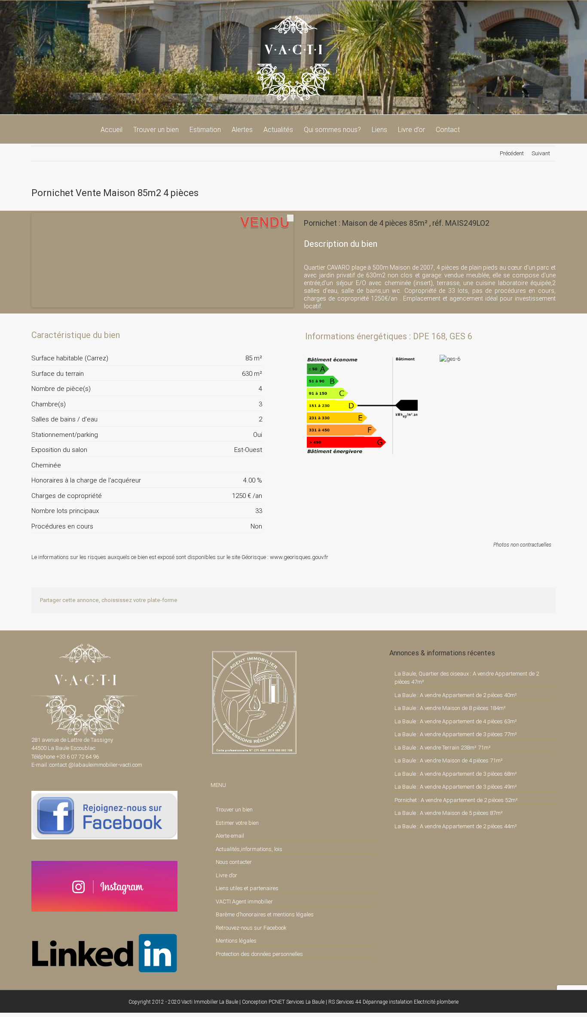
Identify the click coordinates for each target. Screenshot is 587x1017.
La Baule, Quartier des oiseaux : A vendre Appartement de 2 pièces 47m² (466, 677)
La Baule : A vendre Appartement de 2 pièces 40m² (455, 695)
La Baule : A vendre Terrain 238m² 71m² (442, 747)
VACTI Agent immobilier (244, 901)
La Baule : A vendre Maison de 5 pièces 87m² (448, 813)
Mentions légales (236, 940)
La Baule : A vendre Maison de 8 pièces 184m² (450, 708)
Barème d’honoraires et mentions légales (265, 914)
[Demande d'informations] (240, 335)
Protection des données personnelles (259, 954)
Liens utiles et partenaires (247, 888)
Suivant (541, 153)
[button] (473, 129)
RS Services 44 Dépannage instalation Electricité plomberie (393, 1002)
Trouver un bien (234, 809)
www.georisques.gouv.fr (299, 557)
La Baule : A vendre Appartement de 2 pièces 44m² (455, 826)
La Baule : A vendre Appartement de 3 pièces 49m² (455, 786)
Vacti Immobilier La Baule (209, 1002)
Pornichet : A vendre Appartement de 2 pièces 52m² (456, 800)
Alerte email (230, 836)
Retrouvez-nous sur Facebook (251, 928)
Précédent (512, 153)
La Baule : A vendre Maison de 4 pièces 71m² (448, 760)
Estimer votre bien (237, 823)
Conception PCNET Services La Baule (283, 1002)
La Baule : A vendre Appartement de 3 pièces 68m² (455, 774)
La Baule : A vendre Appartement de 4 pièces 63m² (455, 721)
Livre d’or (226, 875)
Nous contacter (234, 862)
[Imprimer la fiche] (225, 335)
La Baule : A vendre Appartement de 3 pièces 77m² (455, 734)
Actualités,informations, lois (249, 849)
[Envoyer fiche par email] (255, 335)
